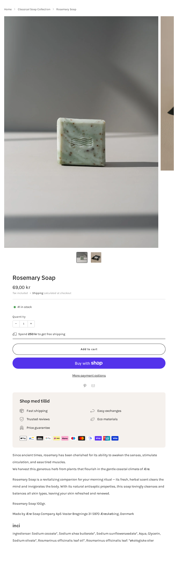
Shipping (37, 293)
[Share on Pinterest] (84, 385)
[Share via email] (93, 385)
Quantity (19, 316)
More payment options (89, 376)
